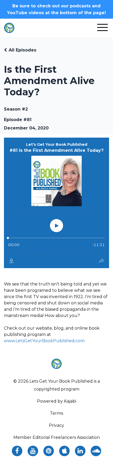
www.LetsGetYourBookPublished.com (44, 340)
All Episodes (22, 50)
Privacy (56, 425)
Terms (56, 413)
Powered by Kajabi (56, 401)
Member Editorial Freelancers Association (56, 437)
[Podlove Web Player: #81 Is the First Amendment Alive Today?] (56, 203)
